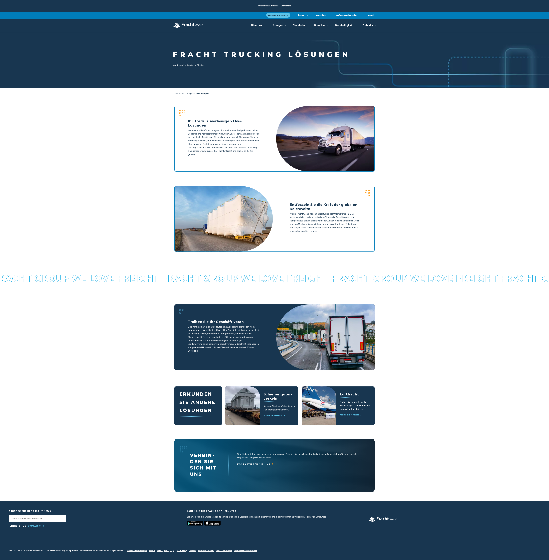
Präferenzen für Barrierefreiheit (245, 551)
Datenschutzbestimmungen (137, 551)
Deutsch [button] (301, 15)
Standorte (299, 25)
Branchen (320, 25)
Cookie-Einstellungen (224, 551)
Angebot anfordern (278, 15)
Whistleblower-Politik (206, 551)
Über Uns (256, 25)
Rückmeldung (182, 551)
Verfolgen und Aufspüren (347, 15)
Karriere (152, 551)
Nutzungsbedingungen (165, 551)
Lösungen (277, 25)
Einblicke (367, 25)
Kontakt (371, 15)
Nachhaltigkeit (344, 25)
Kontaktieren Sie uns (253, 464)
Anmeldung (321, 15)
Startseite (178, 93)
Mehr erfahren (272, 415)
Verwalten (34, 526)
